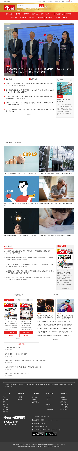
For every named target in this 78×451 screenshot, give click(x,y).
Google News (49, 409)
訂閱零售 (5, 412)
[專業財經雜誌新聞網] (9, 7)
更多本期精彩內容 (65, 288)
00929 (36, 8)
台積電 (22, 8)
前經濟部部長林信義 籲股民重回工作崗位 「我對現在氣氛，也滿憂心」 (26, 329)
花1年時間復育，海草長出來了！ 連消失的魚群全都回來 (55, 332)
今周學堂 (20, 397)
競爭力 (5, 402)
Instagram (48, 402)
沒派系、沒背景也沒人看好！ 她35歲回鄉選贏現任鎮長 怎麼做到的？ (56, 325)
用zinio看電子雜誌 (65, 404)
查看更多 (29, 114)
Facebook (48, 397)
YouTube (48, 407)
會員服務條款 (63, 399)
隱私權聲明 (63, 402)
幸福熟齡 (5, 407)
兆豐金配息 (27, 8)
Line (47, 399)
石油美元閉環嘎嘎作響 (26, 327)
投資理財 (5, 399)
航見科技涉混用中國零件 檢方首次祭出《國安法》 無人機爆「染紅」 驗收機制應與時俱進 (11, 326)
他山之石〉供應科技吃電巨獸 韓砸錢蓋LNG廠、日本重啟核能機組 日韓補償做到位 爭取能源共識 (11, 327)
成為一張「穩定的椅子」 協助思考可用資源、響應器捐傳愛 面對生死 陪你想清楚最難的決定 (26, 326)
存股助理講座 (35, 402)
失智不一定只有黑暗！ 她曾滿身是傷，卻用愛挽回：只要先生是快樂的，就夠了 (56, 335)
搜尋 (41, 6)
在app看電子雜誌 (64, 407)
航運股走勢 (19, 10)
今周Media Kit (64, 409)
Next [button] (72, 49)
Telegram (48, 404)
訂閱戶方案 (35, 397)
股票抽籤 (32, 8)
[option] (39, 49)
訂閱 (11, 335)
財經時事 (5, 397)
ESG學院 (20, 399)
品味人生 (5, 404)
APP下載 (34, 399)
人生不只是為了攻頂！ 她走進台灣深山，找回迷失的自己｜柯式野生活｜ (56, 328)
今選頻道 (5, 409)
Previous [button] (5, 49)
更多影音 (56, 339)
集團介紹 (62, 397)
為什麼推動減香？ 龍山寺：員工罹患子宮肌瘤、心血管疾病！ (56, 321)
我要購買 (11, 332)
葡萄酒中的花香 (9, 329)
